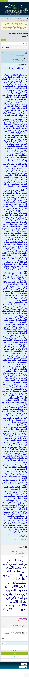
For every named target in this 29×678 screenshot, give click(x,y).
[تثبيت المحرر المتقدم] (5, 643)
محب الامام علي (12, 535)
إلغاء (14, 660)
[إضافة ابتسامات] (2, 643)
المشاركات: (22, 61)
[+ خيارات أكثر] (3, 542)
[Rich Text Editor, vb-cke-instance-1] (14, 647)
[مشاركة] (3, 61)
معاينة (14, 656)
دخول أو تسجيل (4, 1)
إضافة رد (14, 653)
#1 (2, 64)
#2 (2, 556)
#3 (2, 629)
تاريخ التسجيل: (21, 59)
